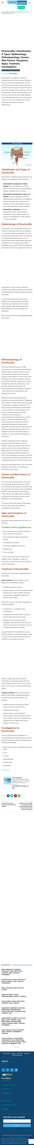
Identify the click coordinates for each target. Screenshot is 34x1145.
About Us (4, 1063)
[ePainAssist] (17, 3)
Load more (16, 1047)
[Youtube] (16, 1070)
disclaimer (16, 784)
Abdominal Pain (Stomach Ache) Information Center (16, 12)
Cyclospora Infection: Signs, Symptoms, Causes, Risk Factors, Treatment (9, 805)
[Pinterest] (15, 795)
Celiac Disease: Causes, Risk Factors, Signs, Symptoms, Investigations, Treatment (13, 1031)
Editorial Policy (6, 1089)
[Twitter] (11, 795)
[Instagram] (7, 1070)
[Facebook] (8, 795)
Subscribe (17, 1125)
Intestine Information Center (8, 13)
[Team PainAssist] (7, 783)
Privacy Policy (5, 1081)
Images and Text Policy (8, 1085)
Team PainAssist (13, 73)
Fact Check (21, 7)
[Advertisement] (17, 32)
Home (3, 12)
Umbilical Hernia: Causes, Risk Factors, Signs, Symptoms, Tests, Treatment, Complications (13, 981)
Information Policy (7, 1093)
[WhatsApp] (19, 795)
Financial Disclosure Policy (9, 1105)
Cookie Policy (5, 1109)
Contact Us (4, 1065)
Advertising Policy (7, 1101)
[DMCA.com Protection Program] (7, 1075)
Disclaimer (17, 1137)
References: (5, 770)
